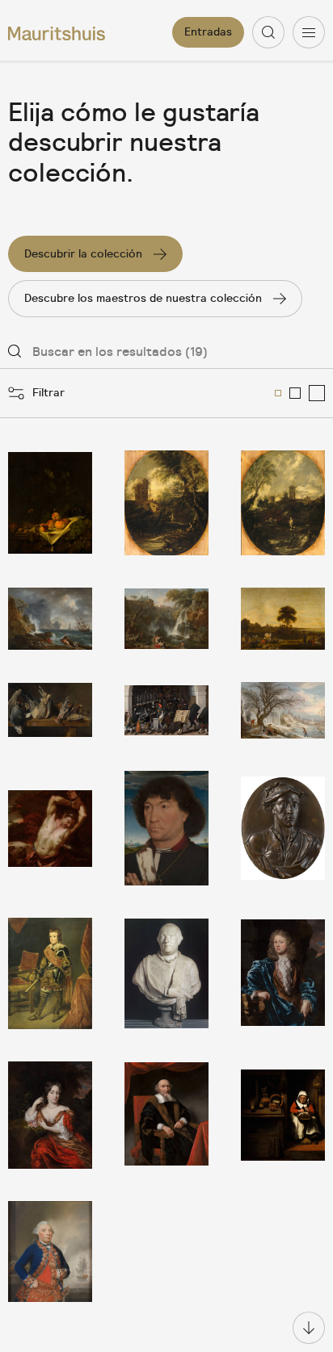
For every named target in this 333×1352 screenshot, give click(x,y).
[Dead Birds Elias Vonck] (50, 710)
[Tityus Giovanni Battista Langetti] (50, 828)
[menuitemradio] (278, 393)
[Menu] (309, 32)
